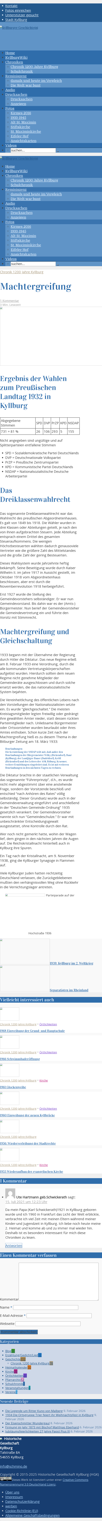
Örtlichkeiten (48, 1024)
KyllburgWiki (16, 57)
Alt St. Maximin (23, 122)
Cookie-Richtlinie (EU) (21, 1510)
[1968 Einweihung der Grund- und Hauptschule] (9, 1019)
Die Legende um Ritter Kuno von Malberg (34, 1411)
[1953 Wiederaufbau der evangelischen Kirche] (9, 1160)
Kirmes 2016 (21, 113)
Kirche (43, 1080)
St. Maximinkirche (26, 131)
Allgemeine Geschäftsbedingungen (32, 1515)
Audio (10, 90)
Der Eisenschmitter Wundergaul (27, 1423)
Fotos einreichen (18, 10)
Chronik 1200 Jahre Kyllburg (34, 67)
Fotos (9, 108)
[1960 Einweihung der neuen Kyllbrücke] (9, 1103)
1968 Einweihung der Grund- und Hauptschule (32, 1031)
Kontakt (11, 5)
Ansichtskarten (23, 141)
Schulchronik (22, 71)
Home (10, 53)
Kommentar (9, 1299)
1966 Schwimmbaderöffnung (20, 1059)
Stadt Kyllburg (16, 19)
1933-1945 (18, 118)
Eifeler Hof (19, 136)
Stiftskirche (20, 127)
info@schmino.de (13, 1466)
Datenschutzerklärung (22, 1501)
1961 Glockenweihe (13, 1087)
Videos (11, 145)
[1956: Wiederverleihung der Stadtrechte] (9, 1132)
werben (11, 1506)
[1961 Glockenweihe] (9, 1075)
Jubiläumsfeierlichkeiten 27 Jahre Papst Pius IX (37, 1431)
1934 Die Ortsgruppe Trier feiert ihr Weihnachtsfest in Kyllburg (49, 1415)
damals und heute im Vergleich (36, 81)
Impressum (14, 1497)
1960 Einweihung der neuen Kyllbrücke (27, 1115)
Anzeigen (18, 104)
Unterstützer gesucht (22, 15)
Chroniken (14, 62)
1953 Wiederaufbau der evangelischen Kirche (31, 1172)
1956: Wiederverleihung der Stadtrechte (28, 1143)
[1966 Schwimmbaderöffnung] (9, 1047)
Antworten (13, 1245)
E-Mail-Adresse (13, 1315)
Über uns (12, 1492)
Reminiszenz (16, 76)
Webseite (7, 1323)
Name (6, 1307)
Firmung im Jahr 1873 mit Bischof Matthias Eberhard (42, 1427)
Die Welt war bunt (26, 85)
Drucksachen (16, 94)
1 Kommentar (9, 301)
